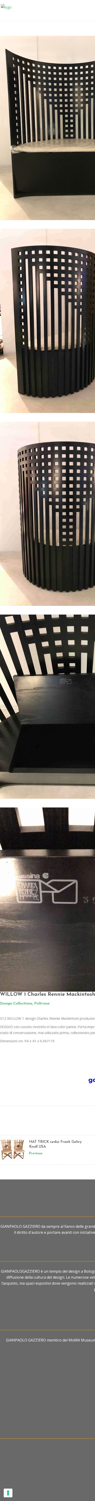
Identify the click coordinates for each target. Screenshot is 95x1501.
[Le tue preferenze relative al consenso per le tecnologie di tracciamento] (8, 1493)
